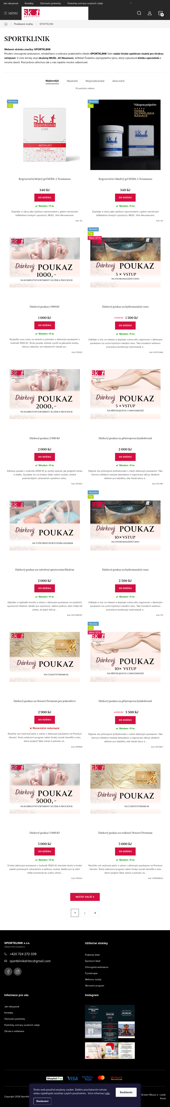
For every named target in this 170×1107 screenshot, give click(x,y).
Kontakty (29, 3)
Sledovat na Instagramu (112, 1064)
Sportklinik (8, 972)
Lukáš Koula (163, 1096)
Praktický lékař (92, 954)
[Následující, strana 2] (85, 913)
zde (107, 1093)
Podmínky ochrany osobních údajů (85, 3)
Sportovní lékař (92, 960)
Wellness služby (93, 979)
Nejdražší (72, 81)
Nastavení (42, 1101)
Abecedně (118, 81)
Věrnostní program (94, 985)
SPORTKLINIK (42, 49)
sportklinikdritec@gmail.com (30, 960)
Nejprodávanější (95, 81)
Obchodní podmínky (50, 3)
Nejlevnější (52, 81)
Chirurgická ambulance (96, 967)
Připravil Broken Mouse (144, 1094)
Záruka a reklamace (14, 1031)
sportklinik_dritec (18, 972)
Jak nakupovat (10, 3)
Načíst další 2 (85, 896)
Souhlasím (126, 1092)
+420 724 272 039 (23, 953)
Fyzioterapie (91, 973)
